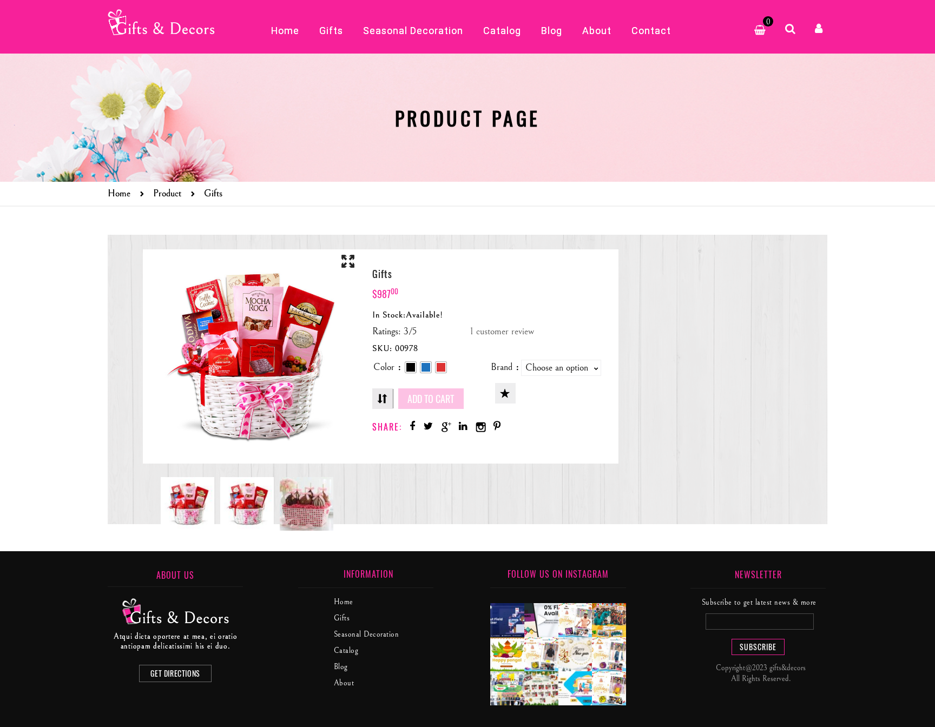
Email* (758, 621)
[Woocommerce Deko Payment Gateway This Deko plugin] (575, 688)
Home (285, 30)
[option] (187, 504)
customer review (502, 331)
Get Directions (175, 673)
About (596, 30)
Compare (382, 398)
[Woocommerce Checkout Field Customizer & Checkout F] (507, 620)
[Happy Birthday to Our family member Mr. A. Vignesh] (541, 654)
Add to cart (430, 399)
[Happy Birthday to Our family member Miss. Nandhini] (609, 654)
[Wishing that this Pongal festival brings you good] (507, 654)
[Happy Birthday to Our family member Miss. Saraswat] (609, 688)
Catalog (502, 30)
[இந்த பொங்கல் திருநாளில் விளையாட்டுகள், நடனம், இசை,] (609, 620)
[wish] (505, 393)
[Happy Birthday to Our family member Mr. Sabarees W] (575, 620)
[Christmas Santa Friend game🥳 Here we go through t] (541, 688)
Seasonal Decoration (413, 30)
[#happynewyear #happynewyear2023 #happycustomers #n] (575, 654)
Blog (551, 30)
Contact (651, 30)
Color (383, 367)
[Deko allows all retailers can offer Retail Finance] (541, 620)
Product (167, 193)
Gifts (331, 30)
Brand (501, 367)
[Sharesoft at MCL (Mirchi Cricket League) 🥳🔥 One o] (507, 688)
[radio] (410, 367)
